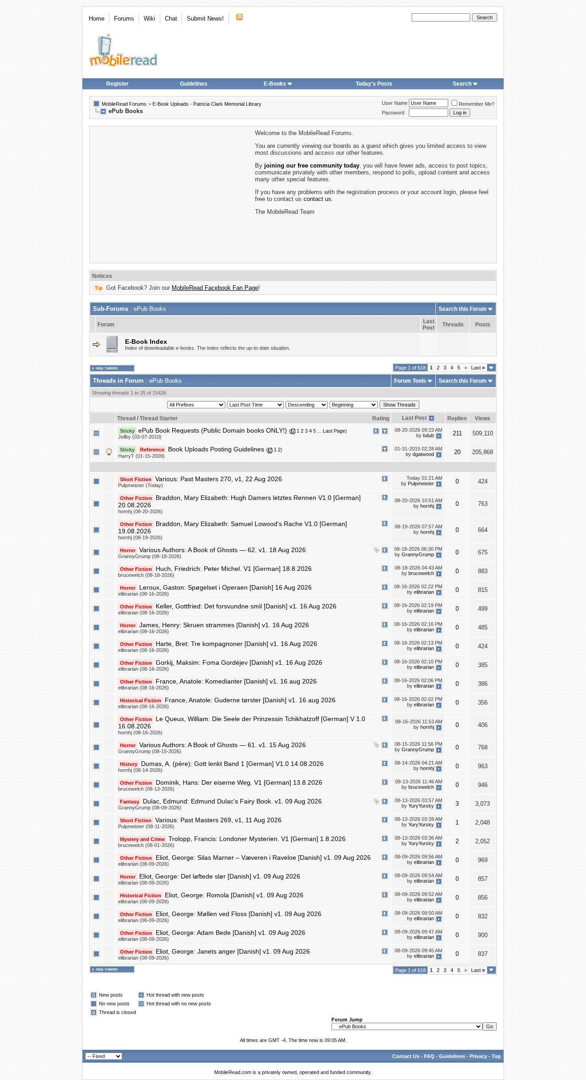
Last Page (334, 431)
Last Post (414, 418)
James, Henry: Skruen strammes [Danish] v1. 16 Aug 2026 (224, 625)
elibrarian (424, 592)
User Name (394, 103)
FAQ (429, 1056)
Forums (124, 18)
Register (117, 84)
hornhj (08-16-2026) (140, 732)
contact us (317, 198)
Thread (126, 418)
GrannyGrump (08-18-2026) (149, 556)
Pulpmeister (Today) (140, 485)
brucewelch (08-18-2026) (146, 575)
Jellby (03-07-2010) (140, 437)
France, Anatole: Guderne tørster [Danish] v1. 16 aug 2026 (250, 700)
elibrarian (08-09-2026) (143, 864)
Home (96, 18)
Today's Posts (374, 84)
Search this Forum (463, 309)
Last (478, 367)
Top (496, 1056)
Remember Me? (476, 104)
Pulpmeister (421, 483)
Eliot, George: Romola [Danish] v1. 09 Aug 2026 (234, 895)
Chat (171, 18)
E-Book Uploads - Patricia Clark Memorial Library (206, 104)
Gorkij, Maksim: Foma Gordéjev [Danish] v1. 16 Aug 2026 (239, 662)
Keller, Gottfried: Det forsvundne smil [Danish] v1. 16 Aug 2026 (246, 606)
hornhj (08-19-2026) (140, 537)
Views (482, 418)
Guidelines (193, 84)
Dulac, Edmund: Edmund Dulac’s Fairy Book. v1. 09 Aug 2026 (232, 801)
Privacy (478, 1056)
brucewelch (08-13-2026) (146, 789)
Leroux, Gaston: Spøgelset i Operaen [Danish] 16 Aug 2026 (225, 587)
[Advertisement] (172, 194)
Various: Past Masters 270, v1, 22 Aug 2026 (218, 479)
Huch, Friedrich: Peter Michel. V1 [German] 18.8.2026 (234, 568)
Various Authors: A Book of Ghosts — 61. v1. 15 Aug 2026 (222, 745)
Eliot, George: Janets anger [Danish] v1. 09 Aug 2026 (233, 951)
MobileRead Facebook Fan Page (215, 287)
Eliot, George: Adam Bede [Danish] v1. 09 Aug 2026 (230, 932)
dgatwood (423, 454)
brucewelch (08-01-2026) (146, 845)
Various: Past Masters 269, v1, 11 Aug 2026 (218, 820)
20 (457, 452)
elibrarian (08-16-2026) (143, 594)
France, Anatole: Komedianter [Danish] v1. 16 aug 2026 (236, 681)
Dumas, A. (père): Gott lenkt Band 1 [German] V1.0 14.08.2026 (232, 763)
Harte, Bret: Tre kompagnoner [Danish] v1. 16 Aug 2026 (236, 643)
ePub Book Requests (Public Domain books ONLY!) (212, 430)
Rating (380, 418)
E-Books (275, 84)
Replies (457, 418)
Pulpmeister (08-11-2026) (146, 826)
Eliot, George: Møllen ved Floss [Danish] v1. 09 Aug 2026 (238, 913)
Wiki (149, 18)
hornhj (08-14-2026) (140, 770)
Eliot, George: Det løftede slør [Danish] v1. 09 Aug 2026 (219, 876)
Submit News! (205, 18)
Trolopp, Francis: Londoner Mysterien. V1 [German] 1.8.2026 (257, 838)
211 (457, 433)
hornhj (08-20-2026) (140, 511)
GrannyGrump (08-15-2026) (149, 751)
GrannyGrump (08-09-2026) (149, 807)
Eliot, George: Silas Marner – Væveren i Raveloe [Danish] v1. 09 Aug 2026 (263, 857)
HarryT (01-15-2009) (141, 456)
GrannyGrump (418, 554)
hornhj (427, 506)
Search (462, 84)
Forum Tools (410, 381)
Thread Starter (159, 418)
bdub (428, 435)
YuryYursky (421, 806)
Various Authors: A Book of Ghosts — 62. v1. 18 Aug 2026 (222, 550)
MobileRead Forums (124, 104)
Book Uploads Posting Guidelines (216, 449)
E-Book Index (146, 341)
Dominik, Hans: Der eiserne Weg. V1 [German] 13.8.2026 (239, 782)
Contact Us (405, 1056)
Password (393, 112)
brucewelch (421, 573)
